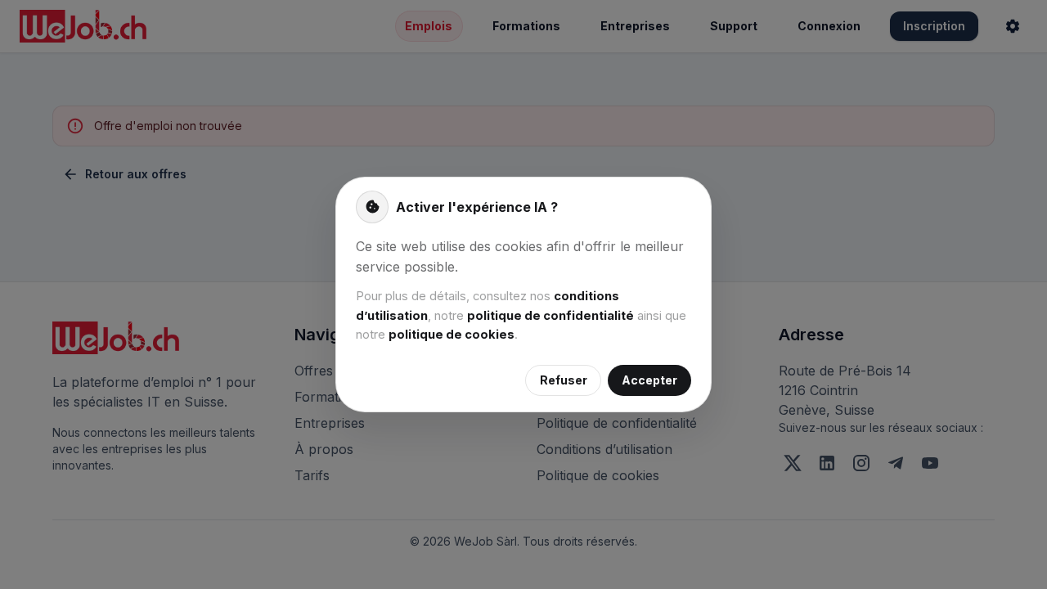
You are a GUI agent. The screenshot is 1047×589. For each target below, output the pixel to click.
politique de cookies (452, 334)
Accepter (649, 380)
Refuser (563, 380)
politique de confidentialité (550, 315)
